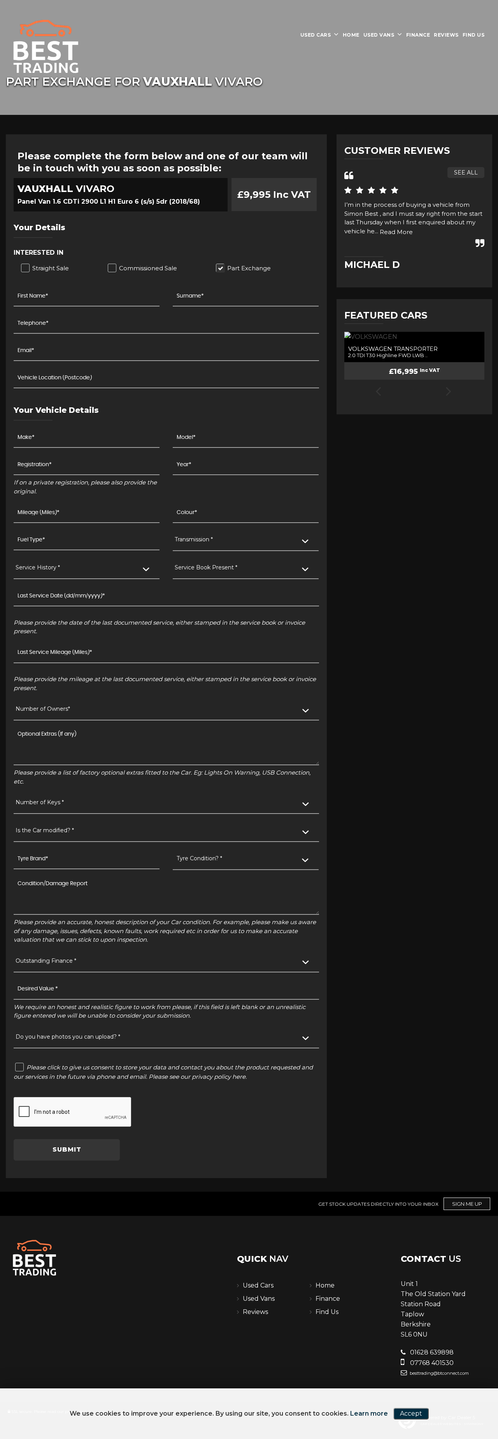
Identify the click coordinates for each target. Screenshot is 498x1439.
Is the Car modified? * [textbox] (45, 830)
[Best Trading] (47, 47)
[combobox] (246, 540)
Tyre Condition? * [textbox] (199, 858)
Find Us (474, 35)
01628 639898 (431, 1352)
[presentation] (378, 392)
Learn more (369, 1413)
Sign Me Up (467, 1204)
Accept (411, 1413)
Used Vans (379, 35)
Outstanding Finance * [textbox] (46, 960)
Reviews (446, 35)
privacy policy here (218, 1076)
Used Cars (315, 35)
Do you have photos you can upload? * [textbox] (68, 1036)
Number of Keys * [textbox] (40, 802)
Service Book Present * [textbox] (206, 567)
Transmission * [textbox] (194, 539)
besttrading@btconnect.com (439, 1373)
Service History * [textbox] (38, 567)
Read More (396, 232)
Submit (67, 1149)
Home (351, 35)
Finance (418, 35)
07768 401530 (431, 1363)
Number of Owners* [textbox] (43, 708)
